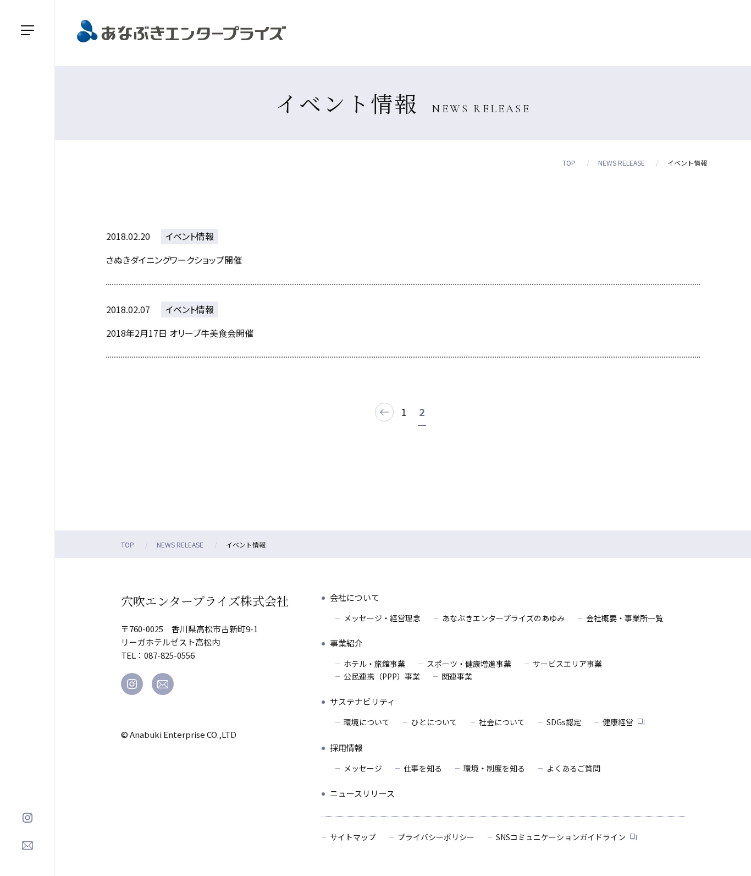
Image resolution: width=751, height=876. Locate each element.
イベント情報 (189, 236)
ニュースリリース (362, 793)
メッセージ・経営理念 (382, 617)
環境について (367, 721)
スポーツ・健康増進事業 (469, 663)
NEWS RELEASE (621, 162)
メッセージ (363, 768)
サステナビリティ (362, 701)
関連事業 (456, 676)
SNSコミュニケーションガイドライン (561, 836)
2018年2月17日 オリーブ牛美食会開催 (179, 333)
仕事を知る (423, 768)
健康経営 (618, 721)
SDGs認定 (563, 721)
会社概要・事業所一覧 (624, 617)
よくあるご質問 (573, 768)
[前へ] (384, 411)
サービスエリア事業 (567, 663)
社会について (502, 721)
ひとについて (434, 721)
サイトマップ (353, 836)
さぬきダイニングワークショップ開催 (174, 259)
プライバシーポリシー (435, 836)
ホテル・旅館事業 (374, 663)
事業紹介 (346, 643)
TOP (569, 162)
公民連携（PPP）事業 (382, 676)
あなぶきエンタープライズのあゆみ (503, 617)
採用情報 (346, 747)
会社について (354, 597)
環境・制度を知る (494, 768)
